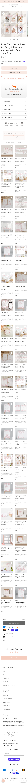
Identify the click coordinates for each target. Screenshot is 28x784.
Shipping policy (23, 778)
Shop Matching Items (14, 72)
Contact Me (6, 678)
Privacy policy (6, 778)
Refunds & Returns (8, 698)
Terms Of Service (7, 702)
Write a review (14, 658)
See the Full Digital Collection (14, 78)
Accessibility (6, 709)
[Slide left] (10, 39)
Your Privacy (6, 705)
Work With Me (7, 682)
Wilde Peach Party (12, 775)
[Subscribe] (22, 754)
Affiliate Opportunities (9, 685)
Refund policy (21, 775)
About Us (5, 675)
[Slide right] (17, 39)
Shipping (3, 59)
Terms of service (14, 778)
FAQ (4, 671)
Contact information (14, 780)
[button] (3, 6)
